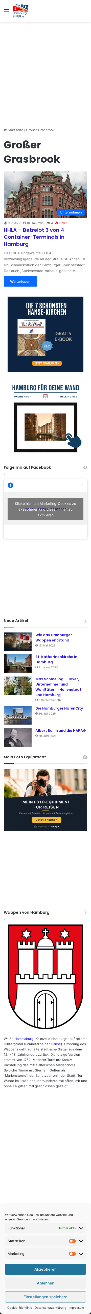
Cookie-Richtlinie (19, 1307)
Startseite (15, 130)
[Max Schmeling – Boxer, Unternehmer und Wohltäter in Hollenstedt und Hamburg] (18, 686)
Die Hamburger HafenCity (59, 708)
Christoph (14, 223)
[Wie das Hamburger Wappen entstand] (18, 641)
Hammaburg (23, 1039)
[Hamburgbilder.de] (21, 11)
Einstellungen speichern (45, 1296)
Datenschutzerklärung (50, 1307)
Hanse (56, 1044)
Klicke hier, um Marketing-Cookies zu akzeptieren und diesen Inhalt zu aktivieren (45, 509)
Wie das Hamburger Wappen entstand (53, 637)
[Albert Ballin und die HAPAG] (18, 737)
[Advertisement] (45, 72)
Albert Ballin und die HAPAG (60, 730)
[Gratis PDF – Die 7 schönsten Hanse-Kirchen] (45, 334)
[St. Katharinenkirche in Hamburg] (18, 663)
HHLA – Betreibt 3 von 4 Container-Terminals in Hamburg (34, 237)
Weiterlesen (20, 281)
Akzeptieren (45, 1269)
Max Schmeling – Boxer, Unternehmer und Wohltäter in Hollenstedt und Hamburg (58, 687)
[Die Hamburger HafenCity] (18, 715)
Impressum (76, 1307)
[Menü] (6, 13)
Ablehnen (45, 1283)
